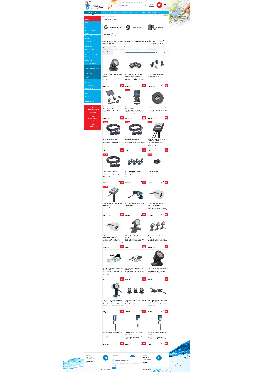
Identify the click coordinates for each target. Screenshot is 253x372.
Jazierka (125, 12)
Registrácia (151, 6)
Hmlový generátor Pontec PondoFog (157, 107)
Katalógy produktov (143, 362)
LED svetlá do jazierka (90, 71)
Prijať (114, 367)
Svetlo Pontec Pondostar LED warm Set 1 (158, 268)
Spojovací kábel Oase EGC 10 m (110, 171)
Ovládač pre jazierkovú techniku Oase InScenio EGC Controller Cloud (157, 139)
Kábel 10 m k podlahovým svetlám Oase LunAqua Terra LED (157, 301)
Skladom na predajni (138, 49)
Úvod (123, 2)
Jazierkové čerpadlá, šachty (92, 27)
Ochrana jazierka (89, 85)
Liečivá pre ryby (89, 46)
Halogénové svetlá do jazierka (92, 68)
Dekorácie (87, 93)
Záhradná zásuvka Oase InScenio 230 (112, 332)
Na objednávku (153, 49)
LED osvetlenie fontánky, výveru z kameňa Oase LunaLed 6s (156, 204)
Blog (148, 12)
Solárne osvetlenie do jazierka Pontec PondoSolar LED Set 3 (112, 107)
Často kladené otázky (144, 360)
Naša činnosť (117, 12)
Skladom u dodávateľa (121, 49)
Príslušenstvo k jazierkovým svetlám (92, 76)
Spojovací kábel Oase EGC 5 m (132, 139)
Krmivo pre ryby (89, 44)
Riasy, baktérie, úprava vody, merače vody (92, 59)
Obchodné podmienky (144, 357)
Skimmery (87, 38)
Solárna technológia (90, 80)
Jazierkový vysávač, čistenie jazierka (92, 55)
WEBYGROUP (149, 369)
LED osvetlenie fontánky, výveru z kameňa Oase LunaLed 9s (111, 236)
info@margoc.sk (131, 2)
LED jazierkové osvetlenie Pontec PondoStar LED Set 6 (133, 172)
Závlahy (143, 12)
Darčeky (87, 96)
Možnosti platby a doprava (145, 359)
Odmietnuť (127, 367)
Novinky (87, 19)
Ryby (131, 12)
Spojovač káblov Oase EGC (154, 171)
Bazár (86, 99)
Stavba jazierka (89, 41)
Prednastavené (160, 43)
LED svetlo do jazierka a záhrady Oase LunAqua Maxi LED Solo (112, 301)
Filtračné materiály (89, 25)
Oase (117, 47)
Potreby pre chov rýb (90, 49)
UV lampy (87, 33)
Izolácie (136, 12)
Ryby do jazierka (89, 52)
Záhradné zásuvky (90, 73)
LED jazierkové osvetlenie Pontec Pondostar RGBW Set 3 (156, 75)
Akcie (86, 17)
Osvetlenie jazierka (90, 66)
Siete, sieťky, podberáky (91, 63)
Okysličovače (88, 82)
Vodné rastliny (88, 91)
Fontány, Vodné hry (90, 30)
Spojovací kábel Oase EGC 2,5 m (111, 139)
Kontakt (154, 12)
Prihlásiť (151, 4)
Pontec (128, 47)
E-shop (104, 12)
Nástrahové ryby (89, 101)
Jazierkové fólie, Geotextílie (92, 36)
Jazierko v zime (89, 88)
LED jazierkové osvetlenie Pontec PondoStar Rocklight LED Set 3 (133, 75)
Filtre (86, 22)
